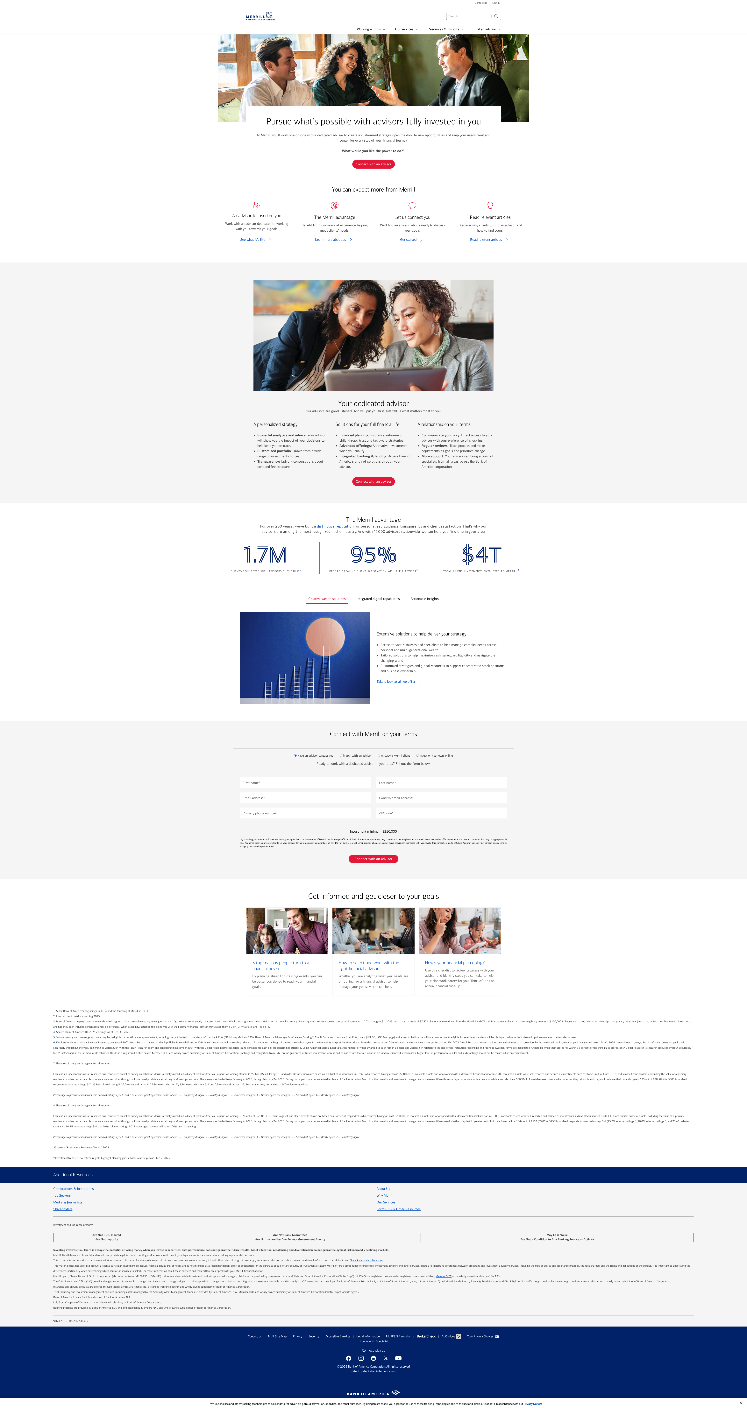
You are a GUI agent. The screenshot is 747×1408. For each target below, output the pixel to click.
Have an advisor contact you (315, 755)
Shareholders (62, 1209)
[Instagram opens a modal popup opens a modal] (361, 1358)
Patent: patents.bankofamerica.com (373, 1371)
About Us (383, 1189)
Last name (387, 783)
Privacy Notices (533, 1403)
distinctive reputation (335, 526)
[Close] (740, 1402)
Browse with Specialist (373, 1341)
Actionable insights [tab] (425, 599)
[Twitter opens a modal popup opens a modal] (386, 1358)
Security (314, 1336)
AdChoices (448, 1336)
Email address (254, 798)
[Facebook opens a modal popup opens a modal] (348, 1358)
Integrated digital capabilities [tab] (378, 599)
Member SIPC (444, 1276)
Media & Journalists (67, 1202)
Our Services (386, 1202)
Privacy (297, 1336)
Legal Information (368, 1336)
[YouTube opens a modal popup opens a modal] (398, 1358)
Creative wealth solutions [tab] (327, 599)
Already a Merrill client (395, 755)
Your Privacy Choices (480, 1336)
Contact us (255, 1336)
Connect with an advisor (373, 164)
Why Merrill (385, 1195)
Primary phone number (260, 813)
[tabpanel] (373, 657)
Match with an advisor (357, 755)
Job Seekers (62, 1195)
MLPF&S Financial (398, 1336)
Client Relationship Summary (366, 1260)
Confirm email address (396, 798)
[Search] (496, 16)
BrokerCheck (426, 1336)
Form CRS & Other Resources (399, 1209)
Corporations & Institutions (73, 1189)
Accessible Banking (337, 1336)
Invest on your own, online (436, 755)
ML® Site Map (277, 1336)
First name (251, 783)
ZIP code (386, 813)
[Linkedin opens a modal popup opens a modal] (373, 1358)
